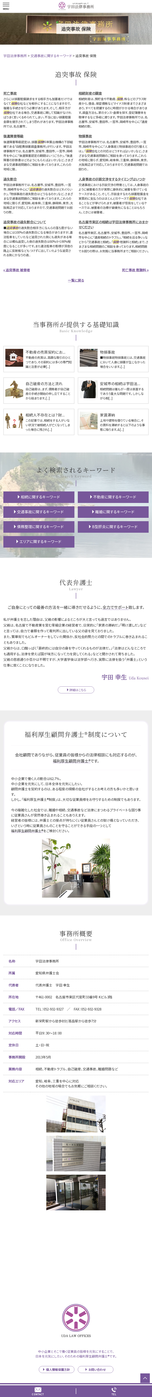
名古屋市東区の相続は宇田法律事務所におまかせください (113, 224)
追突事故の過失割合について (24, 221)
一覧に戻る (76, 280)
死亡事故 (10, 93)
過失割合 (10, 179)
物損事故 (85, 135)
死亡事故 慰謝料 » (135, 269)
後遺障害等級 (13, 135)
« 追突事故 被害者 (16, 269)
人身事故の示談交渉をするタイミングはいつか (112, 179)
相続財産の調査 (90, 93)
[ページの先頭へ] (145, 1378)
